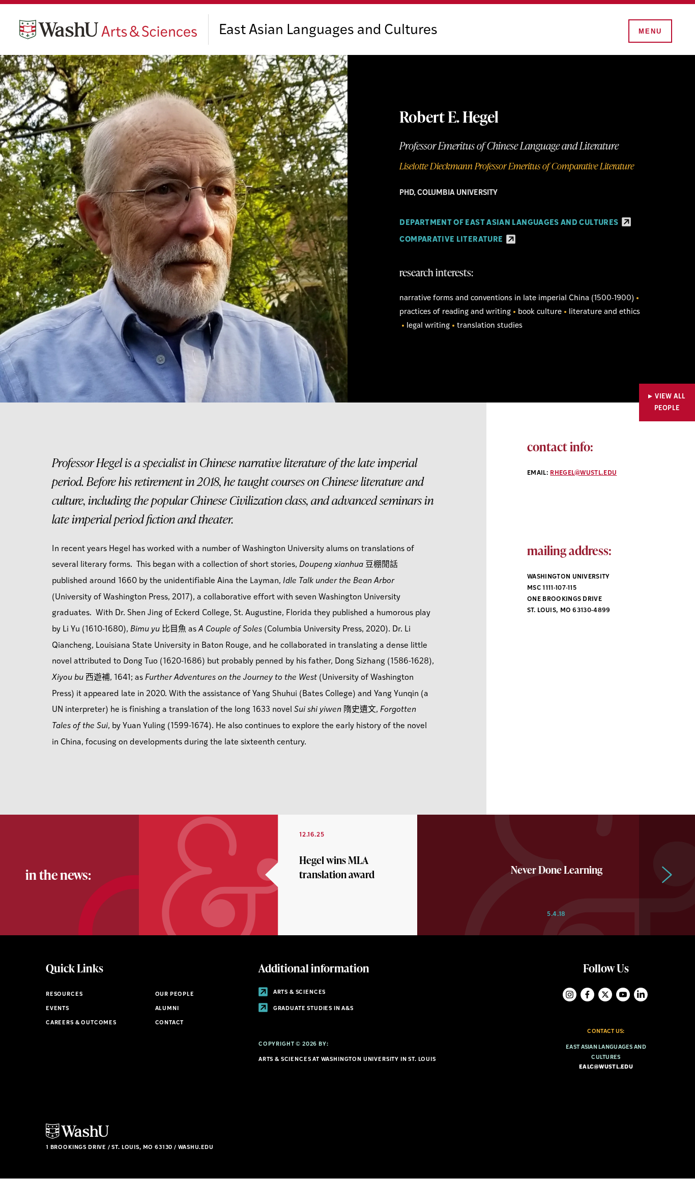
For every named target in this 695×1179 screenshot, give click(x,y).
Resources (64, 994)
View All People (670, 402)
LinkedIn (641, 994)
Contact (169, 1023)
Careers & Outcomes (81, 1023)
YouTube (623, 994)
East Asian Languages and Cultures (328, 30)
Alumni (167, 1009)
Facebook (587, 994)
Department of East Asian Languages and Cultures (509, 223)
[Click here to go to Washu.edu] (77, 1137)
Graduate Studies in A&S (313, 1009)
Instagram (569, 994)
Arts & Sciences (299, 992)
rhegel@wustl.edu (583, 473)
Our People (174, 994)
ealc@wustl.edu (606, 1067)
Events (57, 1009)
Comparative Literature (451, 240)
